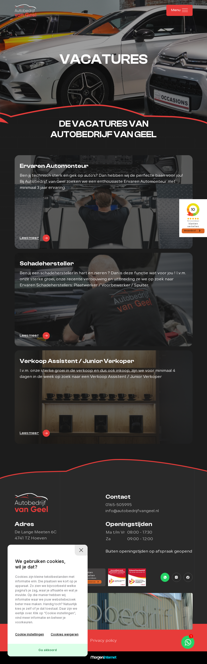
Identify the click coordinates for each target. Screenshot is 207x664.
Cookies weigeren (65, 634)
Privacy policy (103, 641)
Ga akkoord (47, 650)
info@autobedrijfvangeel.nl (132, 511)
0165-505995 (119, 505)
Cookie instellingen (29, 634)
